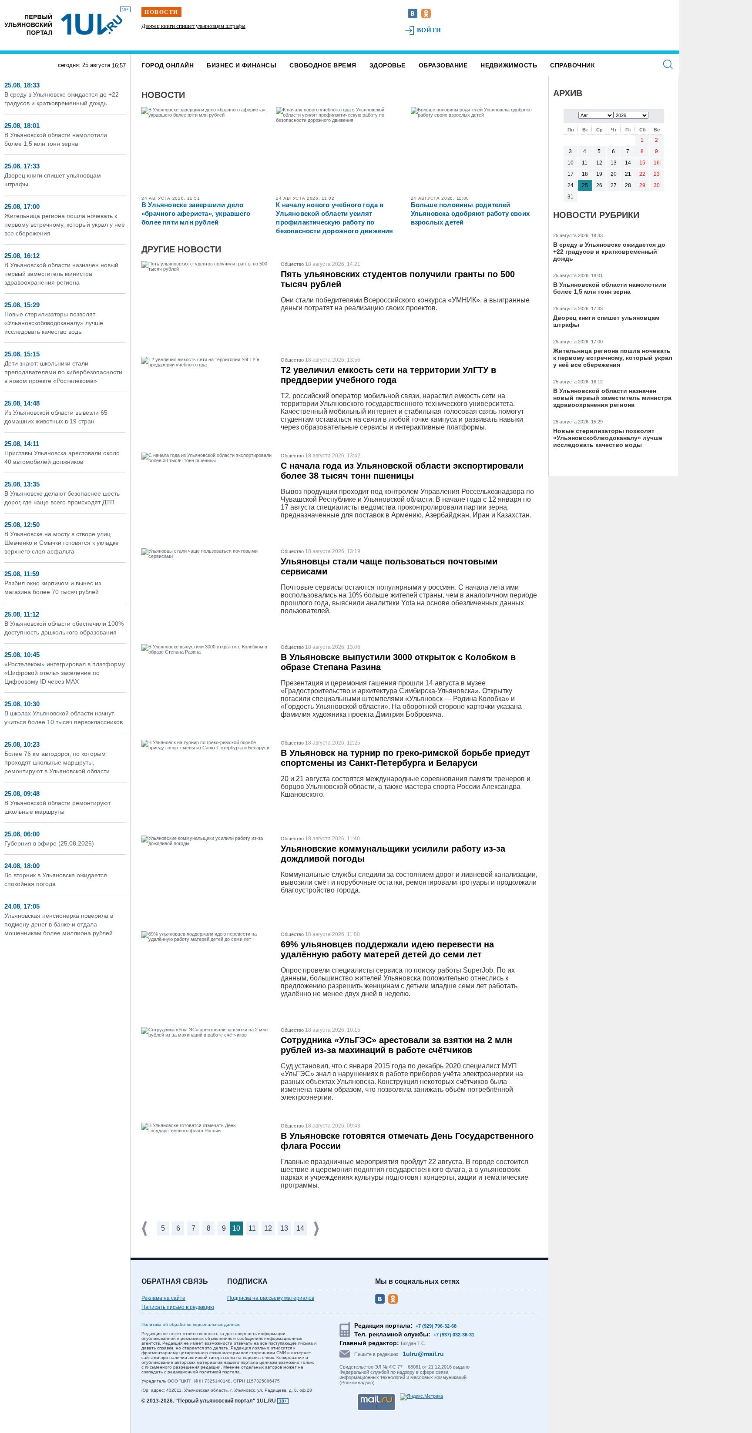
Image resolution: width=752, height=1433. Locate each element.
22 (642, 174)
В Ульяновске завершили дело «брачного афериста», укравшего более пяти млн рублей (195, 213)
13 (284, 1228)
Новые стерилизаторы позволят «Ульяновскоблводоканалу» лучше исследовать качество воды (53, 323)
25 (585, 185)
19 (599, 174)
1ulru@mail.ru (423, 1353)
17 (570, 174)
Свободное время (322, 65)
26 (599, 185)
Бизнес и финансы (241, 65)
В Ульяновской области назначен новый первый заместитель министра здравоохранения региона (61, 274)
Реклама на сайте (163, 1298)
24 (570, 185)
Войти (429, 30)
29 (642, 185)
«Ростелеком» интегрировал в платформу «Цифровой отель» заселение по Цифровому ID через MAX (64, 673)
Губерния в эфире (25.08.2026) (49, 843)
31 (570, 197)
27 (614, 185)
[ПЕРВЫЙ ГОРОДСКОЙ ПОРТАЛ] (28, 24)
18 (585, 174)
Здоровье (387, 65)
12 (268, 1228)
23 (657, 174)
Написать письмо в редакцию (177, 1307)
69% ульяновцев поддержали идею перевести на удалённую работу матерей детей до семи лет (387, 949)
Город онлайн (167, 65)
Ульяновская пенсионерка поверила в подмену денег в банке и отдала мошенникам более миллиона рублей (58, 924)
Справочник (572, 65)
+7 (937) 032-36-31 (453, 1334)
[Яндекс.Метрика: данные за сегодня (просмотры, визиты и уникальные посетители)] (421, 1396)
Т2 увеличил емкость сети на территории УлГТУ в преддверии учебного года (388, 375)
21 (628, 174)
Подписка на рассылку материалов (270, 1298)
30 (657, 185)
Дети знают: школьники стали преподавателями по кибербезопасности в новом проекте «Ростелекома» (63, 372)
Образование (443, 65)
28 (628, 185)
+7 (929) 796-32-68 (436, 1326)
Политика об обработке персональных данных (190, 1324)
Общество (292, 264)
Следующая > (317, 1229)
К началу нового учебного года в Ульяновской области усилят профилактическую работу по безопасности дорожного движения (334, 218)
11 (252, 1228)
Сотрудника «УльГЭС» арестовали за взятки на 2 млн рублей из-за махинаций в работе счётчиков (396, 1045)
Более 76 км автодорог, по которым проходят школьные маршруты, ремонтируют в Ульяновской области (57, 762)
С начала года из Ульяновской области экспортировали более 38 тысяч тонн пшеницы (402, 470)
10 (236, 1228)
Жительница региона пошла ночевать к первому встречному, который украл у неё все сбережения (64, 224)
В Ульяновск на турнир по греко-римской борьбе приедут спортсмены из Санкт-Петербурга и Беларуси (405, 758)
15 (642, 163)
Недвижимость (508, 65)
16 (657, 163)
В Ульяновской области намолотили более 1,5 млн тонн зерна (610, 288)
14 (300, 1228)
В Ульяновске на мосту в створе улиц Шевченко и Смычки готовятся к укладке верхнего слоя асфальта (61, 542)
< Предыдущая (145, 1229)
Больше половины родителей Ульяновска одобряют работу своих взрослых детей (470, 213)
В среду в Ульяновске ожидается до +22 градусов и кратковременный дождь (609, 251)
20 (614, 174)
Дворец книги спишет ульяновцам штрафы (193, 26)
